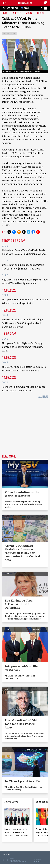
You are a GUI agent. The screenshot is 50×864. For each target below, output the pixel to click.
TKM (16, 8)
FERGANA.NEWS (25, 2)
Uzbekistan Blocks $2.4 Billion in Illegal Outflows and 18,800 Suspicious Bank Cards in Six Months (22, 323)
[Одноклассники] (19, 232)
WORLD (26, 8)
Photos (40, 13)
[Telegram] (28, 232)
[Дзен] (24, 232)
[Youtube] (38, 232)
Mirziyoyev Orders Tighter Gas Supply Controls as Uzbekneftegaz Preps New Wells (22, 347)
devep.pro (37, 861)
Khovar (18, 101)
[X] (9, 232)
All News (43, 397)
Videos (29, 13)
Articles (17, 13)
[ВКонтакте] (14, 232)
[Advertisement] (25, 427)
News (5, 13)
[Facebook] (33, 232)
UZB (21, 8)
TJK (12, 8)
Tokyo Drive (11, 801)
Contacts (6, 854)
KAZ (4, 8)
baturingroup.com (15, 861)
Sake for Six (43, 801)
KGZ (8, 8)
